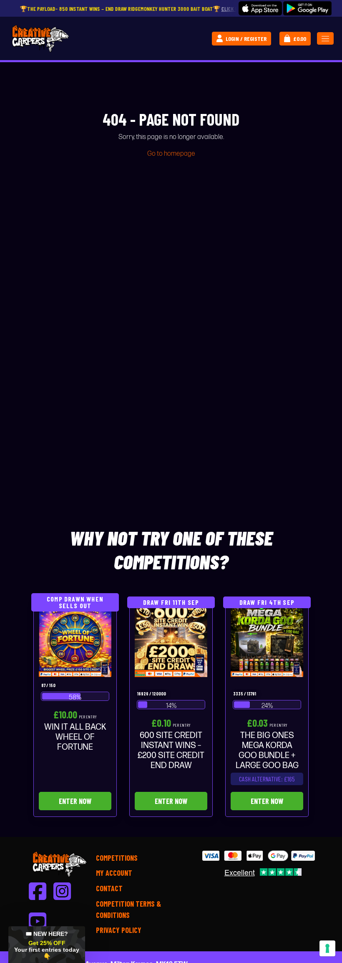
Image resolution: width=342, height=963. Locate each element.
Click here (212, 8)
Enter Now (75, 801)
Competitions (117, 857)
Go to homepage (171, 154)
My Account (114, 872)
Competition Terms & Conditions (128, 909)
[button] (46, 944)
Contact (109, 888)
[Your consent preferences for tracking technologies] (327, 948)
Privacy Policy (118, 930)
